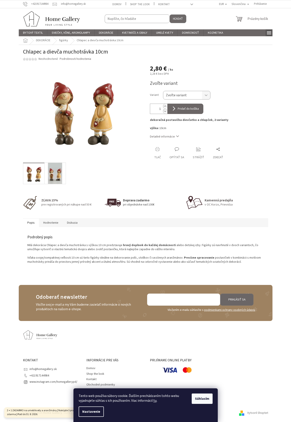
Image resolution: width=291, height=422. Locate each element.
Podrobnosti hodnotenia (75, 59)
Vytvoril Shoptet (257, 413)
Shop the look (140, 4)
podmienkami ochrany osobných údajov (229, 310)
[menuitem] (33, 32)
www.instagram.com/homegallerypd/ (53, 382)
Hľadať (178, 19)
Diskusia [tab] (72, 223)
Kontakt (164, 4)
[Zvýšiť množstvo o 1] (165, 106)
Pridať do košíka (188, 109)
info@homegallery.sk (43, 369)
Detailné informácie (162, 136)
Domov (116, 4)
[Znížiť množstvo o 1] (165, 111)
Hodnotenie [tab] (50, 223)
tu (155, 400)
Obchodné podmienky (100, 384)
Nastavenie (91, 411)
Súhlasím (202, 398)
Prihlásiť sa (237, 299)
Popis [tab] (31, 223)
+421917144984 (39, 375)
